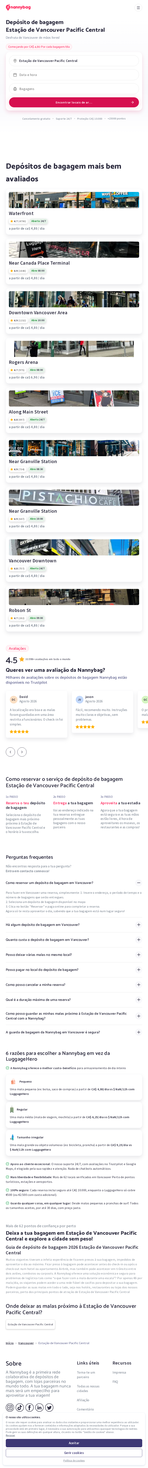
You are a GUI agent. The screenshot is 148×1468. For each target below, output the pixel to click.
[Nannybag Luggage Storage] (22, 7)
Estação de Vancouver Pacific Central (30, 1324)
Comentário (85, 1409)
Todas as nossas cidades (88, 1388)
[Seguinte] (22, 752)
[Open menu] (138, 8)
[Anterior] (10, 752)
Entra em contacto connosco (27, 871)
